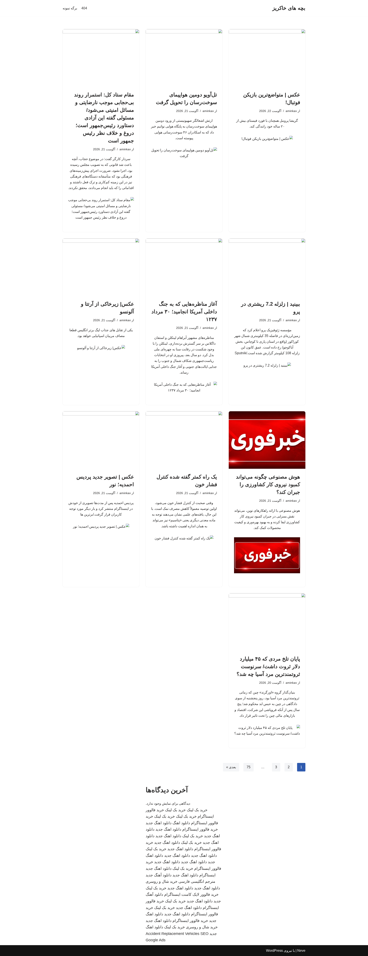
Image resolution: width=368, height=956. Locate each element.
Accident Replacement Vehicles (172, 934)
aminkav (291, 111)
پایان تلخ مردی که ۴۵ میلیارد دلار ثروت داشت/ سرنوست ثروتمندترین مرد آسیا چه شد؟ (268, 666)
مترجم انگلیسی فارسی (196, 881)
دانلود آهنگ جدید (158, 875)
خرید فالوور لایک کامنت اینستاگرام (191, 894)
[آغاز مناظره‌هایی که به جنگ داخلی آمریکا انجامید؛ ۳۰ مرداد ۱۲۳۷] (184, 267)
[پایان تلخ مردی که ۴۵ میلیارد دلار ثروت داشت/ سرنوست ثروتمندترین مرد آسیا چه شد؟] (267, 622)
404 (84, 8)
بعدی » (231, 767)
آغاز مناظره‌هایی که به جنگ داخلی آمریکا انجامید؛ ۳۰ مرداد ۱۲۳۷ (184, 311)
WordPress (274, 950)
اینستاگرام (207, 875)
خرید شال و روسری (161, 881)
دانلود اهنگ (181, 823)
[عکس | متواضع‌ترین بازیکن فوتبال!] (267, 58)
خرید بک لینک (197, 810)
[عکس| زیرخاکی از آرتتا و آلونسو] (101, 267)
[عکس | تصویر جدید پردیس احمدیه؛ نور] (101, 440)
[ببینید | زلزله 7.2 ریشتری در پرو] (267, 267)
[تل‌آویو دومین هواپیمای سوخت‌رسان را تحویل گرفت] (184, 58)
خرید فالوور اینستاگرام (200, 829)
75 (248, 767)
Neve (301, 950)
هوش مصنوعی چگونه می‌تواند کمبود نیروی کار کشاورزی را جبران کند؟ (268, 484)
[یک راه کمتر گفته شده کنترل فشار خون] (184, 440)
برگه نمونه (70, 8)
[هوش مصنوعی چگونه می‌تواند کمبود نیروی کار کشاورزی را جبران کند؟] (267, 440)
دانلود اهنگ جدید (158, 823)
